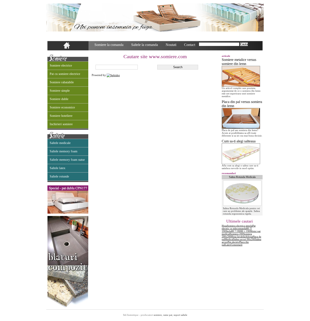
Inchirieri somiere (61, 124)
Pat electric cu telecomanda (239, 227)
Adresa (249, 236)
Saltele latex (57, 168)
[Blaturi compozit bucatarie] (67, 306)
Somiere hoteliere (61, 115)
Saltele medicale (60, 143)
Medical (229, 239)
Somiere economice (62, 107)
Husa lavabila (238, 236)
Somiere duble (59, 99)
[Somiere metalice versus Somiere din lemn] (241, 85)
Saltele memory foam (63, 151)
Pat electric (233, 242)
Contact (189, 45)
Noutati (171, 45)
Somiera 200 (236, 233)
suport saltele (180, 315)
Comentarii (236, 244)
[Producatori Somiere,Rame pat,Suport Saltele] (155, 17)
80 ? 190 (236, 231)
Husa (224, 225)
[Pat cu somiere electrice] (67, 212)
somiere (158, 315)
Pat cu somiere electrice (65, 74)
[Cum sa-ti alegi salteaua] (241, 163)
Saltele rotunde (59, 176)
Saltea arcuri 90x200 (244, 239)
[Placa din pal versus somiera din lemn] (241, 127)
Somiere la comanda (108, 45)
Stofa (228, 231)
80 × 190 (245, 231)
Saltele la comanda (144, 45)
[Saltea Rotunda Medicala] (242, 205)
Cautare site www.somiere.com (155, 56)
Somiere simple (60, 90)
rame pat (167, 315)
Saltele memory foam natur (67, 159)
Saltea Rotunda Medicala (242, 177)
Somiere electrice (61, 65)
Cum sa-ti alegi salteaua (239, 141)
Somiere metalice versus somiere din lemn (239, 62)
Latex (228, 244)
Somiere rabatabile (62, 82)
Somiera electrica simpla (239, 225)
